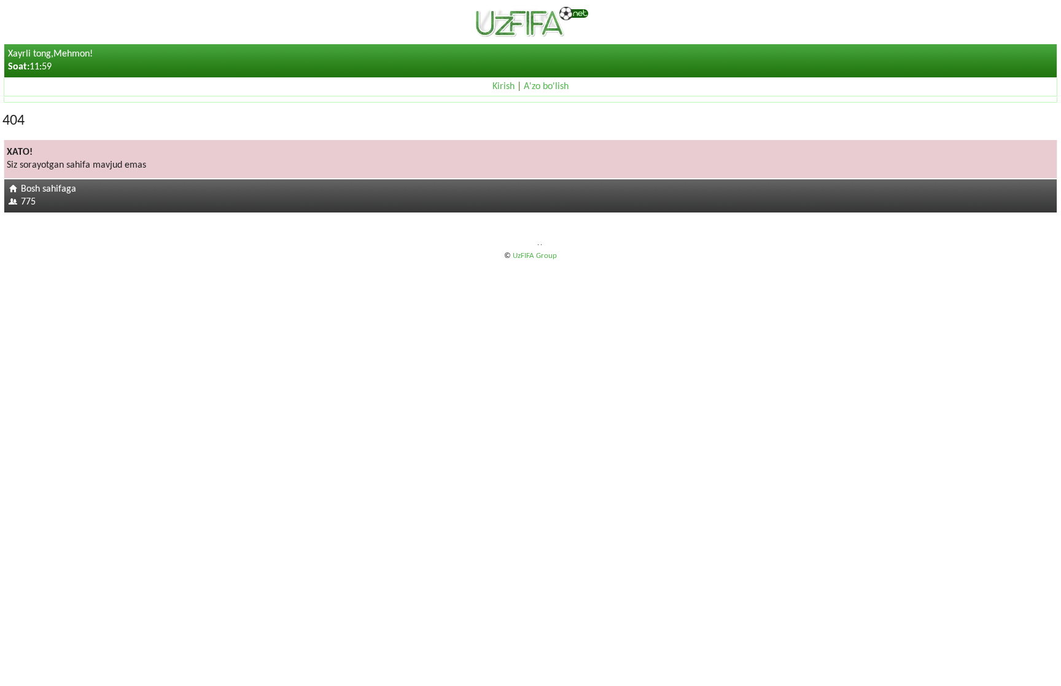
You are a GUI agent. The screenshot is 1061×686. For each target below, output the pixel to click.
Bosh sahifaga (48, 189)
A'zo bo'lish (546, 87)
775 (28, 202)
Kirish (503, 87)
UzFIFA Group (535, 256)
